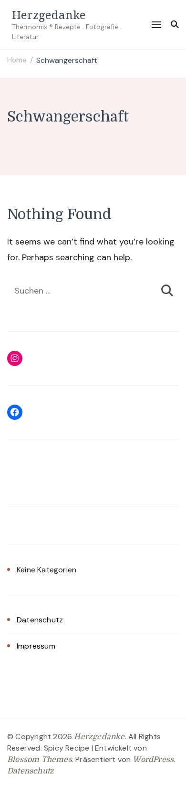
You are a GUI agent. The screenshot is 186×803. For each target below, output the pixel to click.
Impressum (36, 646)
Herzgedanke (49, 14)
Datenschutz (40, 620)
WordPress (153, 759)
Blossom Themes (39, 759)
